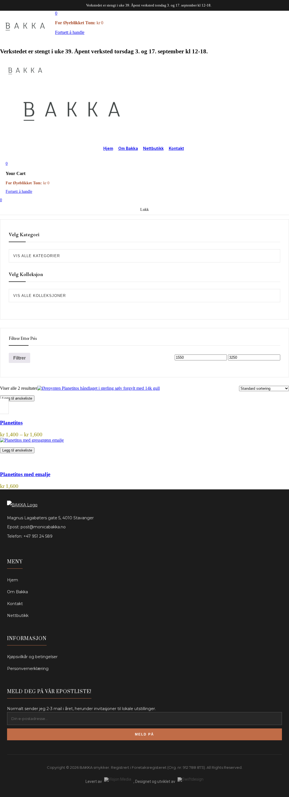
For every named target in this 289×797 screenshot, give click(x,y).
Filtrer (19, 357)
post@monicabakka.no (43, 526)
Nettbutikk (153, 148)
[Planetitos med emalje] (32, 440)
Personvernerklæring (28, 668)
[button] (56, 13)
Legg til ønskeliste (17, 398)
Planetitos (11, 423)
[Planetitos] (98, 388)
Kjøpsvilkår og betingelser (32, 656)
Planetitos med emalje (25, 474)
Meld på (144, 734)
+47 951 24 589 (37, 536)
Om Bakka (128, 148)
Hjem (108, 148)
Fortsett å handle (69, 32)
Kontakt (176, 148)
